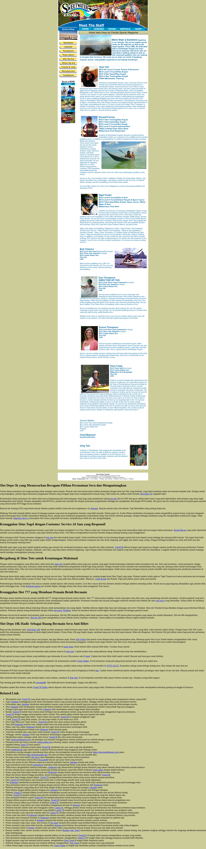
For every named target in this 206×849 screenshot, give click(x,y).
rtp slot (114, 498)
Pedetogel (18, 724)
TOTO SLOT (113, 666)
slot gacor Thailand (62, 610)
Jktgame (94, 508)
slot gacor (160, 600)
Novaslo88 (43, 760)
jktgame (58, 825)
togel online (98, 770)
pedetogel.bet (17, 749)
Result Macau (180, 530)
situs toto (59, 564)
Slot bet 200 (35, 617)
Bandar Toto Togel (71, 830)
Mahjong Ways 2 (21, 518)
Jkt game (54, 823)
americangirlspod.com (21, 739)
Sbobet (31, 828)
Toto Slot (74, 678)
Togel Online (83, 661)
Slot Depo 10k (33, 629)
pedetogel (52, 767)
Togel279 (17, 712)
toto (97, 670)
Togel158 (119, 547)
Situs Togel (69, 840)
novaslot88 (41, 682)
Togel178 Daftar (40, 687)
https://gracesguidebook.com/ (106, 752)
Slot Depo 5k (146, 494)
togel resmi (68, 646)
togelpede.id (38, 765)
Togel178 (26, 699)
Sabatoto (15, 702)
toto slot (49, 537)
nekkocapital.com (45, 742)
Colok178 (58, 807)
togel (88, 656)
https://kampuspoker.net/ (37, 754)
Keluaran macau (33, 586)
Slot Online (81, 639)
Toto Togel (74, 843)
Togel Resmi (100, 579)
